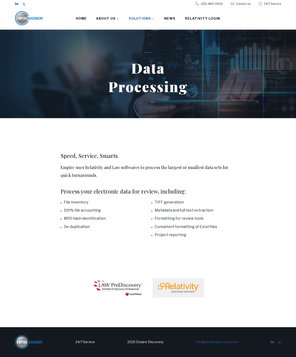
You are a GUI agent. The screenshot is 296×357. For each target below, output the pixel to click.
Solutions (140, 18)
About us (106, 18)
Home (81, 18)
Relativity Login (202, 18)
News (170, 18)
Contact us (243, 4)
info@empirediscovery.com (217, 342)
